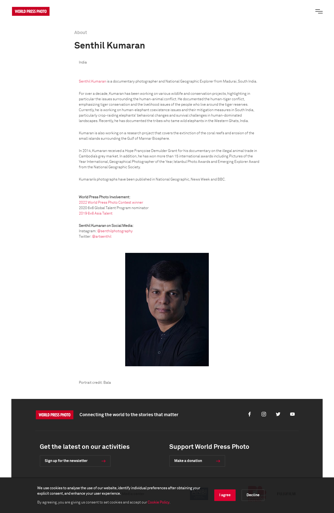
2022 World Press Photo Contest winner (111, 202)
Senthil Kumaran (92, 81)
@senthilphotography (115, 231)
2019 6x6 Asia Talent (95, 213)
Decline (253, 495)
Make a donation (188, 461)
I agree (225, 495)
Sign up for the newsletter (66, 461)
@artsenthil (101, 236)
